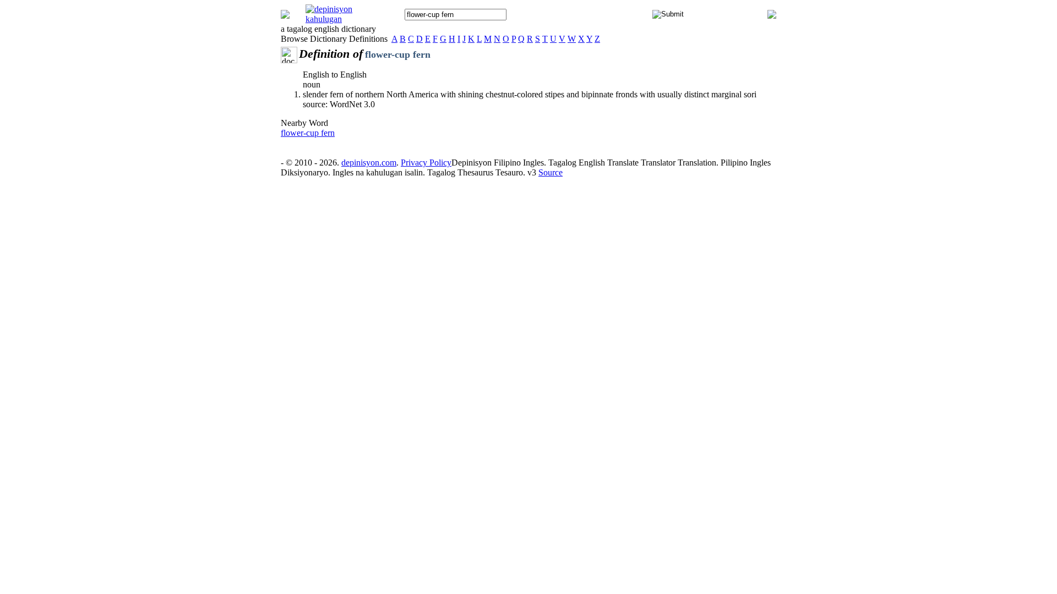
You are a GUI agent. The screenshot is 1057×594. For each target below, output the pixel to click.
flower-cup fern (308, 133)
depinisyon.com (368, 162)
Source (550, 172)
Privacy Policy (426, 162)
